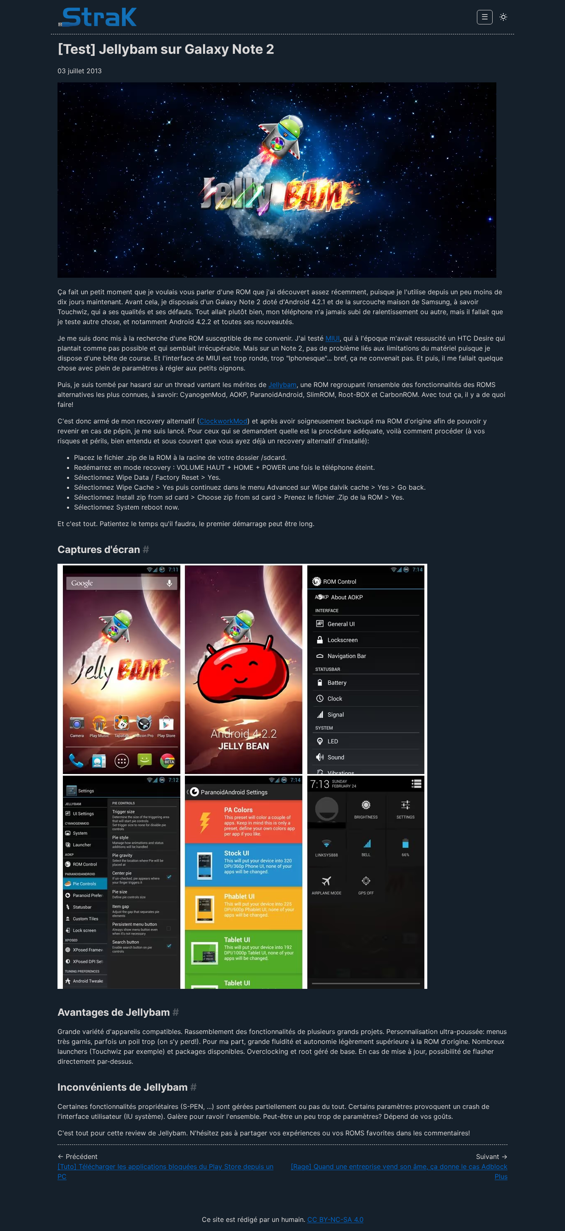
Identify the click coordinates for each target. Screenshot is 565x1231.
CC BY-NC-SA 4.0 (335, 1219)
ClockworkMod (223, 421)
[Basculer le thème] (503, 17)
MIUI (333, 338)
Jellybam (282, 384)
